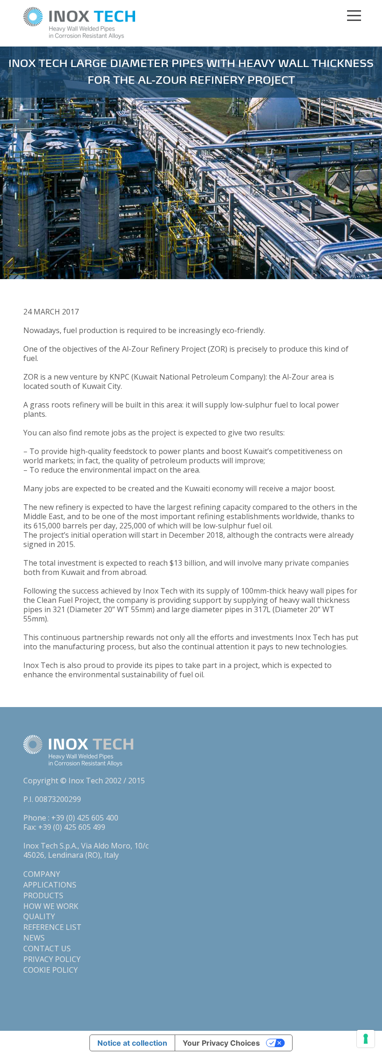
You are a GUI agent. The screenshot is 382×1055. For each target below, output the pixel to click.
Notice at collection (132, 1043)
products (43, 895)
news (34, 938)
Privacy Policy (52, 959)
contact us (47, 948)
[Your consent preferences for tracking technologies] (366, 1039)
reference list (52, 927)
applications (49, 885)
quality (39, 916)
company (41, 874)
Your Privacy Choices (221, 1043)
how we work (50, 906)
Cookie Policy (50, 970)
